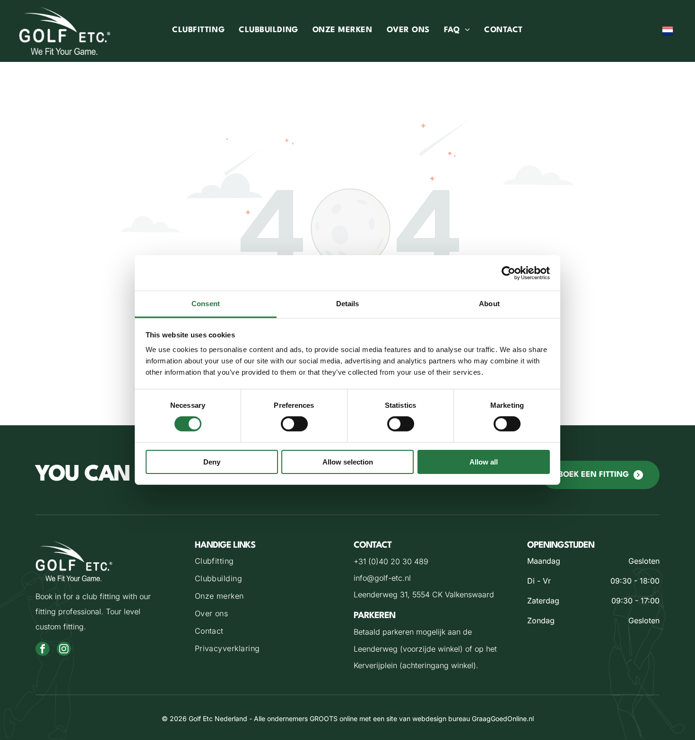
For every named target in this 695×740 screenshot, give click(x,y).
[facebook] (42, 650)
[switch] (294, 423)
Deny (211, 462)
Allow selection (347, 462)
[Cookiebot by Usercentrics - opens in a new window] (508, 273)
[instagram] (64, 650)
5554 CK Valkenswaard (453, 594)
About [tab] (489, 304)
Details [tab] (347, 304)
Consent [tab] (205, 304)
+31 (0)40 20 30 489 (391, 561)
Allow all (483, 462)
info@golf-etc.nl (382, 578)
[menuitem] (198, 31)
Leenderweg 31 (381, 594)
